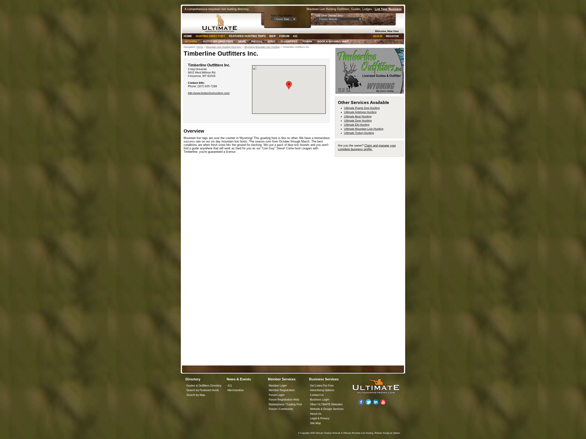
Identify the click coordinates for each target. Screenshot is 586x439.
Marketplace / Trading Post (285, 404)
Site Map (315, 423)
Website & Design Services (327, 409)
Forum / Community (281, 409)
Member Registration (282, 390)
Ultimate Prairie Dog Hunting (362, 108)
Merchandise (236, 390)
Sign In (377, 36)
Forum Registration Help (284, 399)
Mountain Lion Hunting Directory (223, 47)
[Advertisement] (371, 228)
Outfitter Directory (218, 41)
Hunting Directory (210, 36)
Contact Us (317, 395)
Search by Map (195, 395)
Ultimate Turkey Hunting (359, 133)
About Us (315, 413)
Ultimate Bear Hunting (358, 116)
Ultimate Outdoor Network (327, 433)
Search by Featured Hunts (202, 390)
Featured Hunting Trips (247, 36)
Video (271, 41)
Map (272, 36)
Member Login (278, 385)
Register (392, 36)
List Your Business (388, 9)
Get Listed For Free (322, 385)
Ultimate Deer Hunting (358, 120)
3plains (396, 433)
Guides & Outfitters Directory (203, 385)
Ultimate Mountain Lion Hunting (363, 129)
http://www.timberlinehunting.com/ (209, 93)
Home (188, 36)
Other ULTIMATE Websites (326, 404)
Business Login (319, 399)
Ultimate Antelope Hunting (360, 112)
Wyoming (191, 41)
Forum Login (277, 395)
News (242, 41)
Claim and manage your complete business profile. (367, 147)
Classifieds (289, 41)
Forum (284, 36)
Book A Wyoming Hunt (333, 41)
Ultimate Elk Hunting (356, 124)
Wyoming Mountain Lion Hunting (262, 47)
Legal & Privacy (319, 418)
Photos (256, 41)
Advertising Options (322, 390)
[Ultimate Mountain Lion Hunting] (221, 23)
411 (295, 36)
